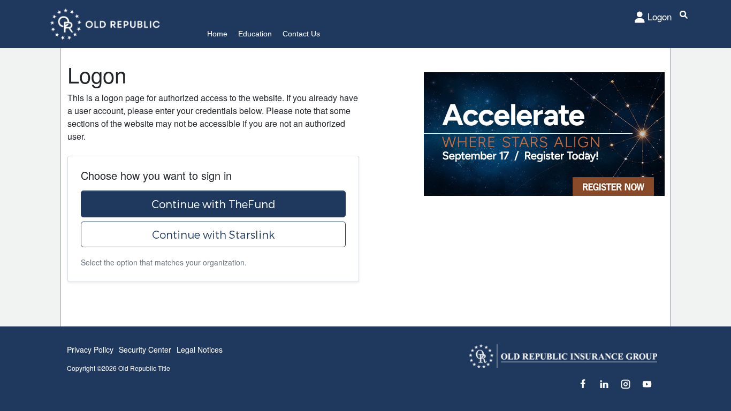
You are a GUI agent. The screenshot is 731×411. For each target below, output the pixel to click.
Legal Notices (200, 349)
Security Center (145, 349)
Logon (660, 16)
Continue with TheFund (213, 203)
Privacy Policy (90, 349)
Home (217, 33)
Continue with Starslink (213, 234)
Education (255, 33)
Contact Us (301, 33)
